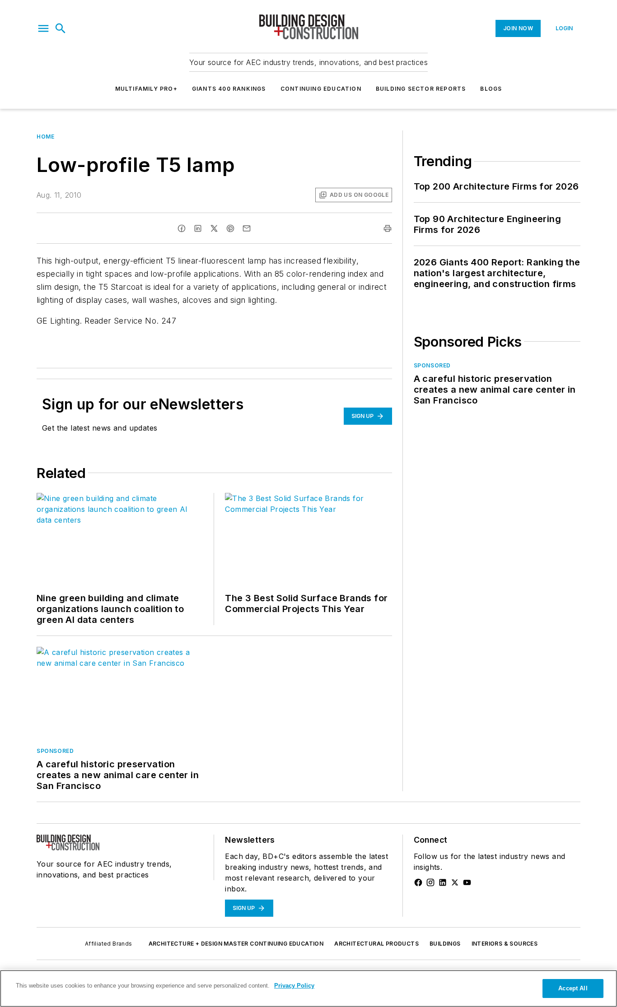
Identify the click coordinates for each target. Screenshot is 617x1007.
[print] (387, 228)
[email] (246, 228)
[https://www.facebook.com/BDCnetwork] (418, 882)
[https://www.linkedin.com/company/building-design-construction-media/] (442, 882)
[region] (308, 988)
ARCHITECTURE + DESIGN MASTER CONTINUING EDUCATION (236, 943)
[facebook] (181, 228)
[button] (43, 28)
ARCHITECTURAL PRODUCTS (376, 943)
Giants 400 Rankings (229, 88)
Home (45, 136)
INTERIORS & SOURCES (505, 943)
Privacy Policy (294, 985)
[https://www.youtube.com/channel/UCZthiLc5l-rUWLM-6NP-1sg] (467, 882)
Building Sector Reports (421, 88)
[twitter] (214, 228)
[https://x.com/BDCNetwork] (454, 882)
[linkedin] (197, 228)
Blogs (491, 88)
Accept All (572, 988)
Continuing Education (320, 88)
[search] (60, 28)
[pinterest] (230, 228)
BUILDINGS (445, 943)
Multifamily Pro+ (146, 88)
